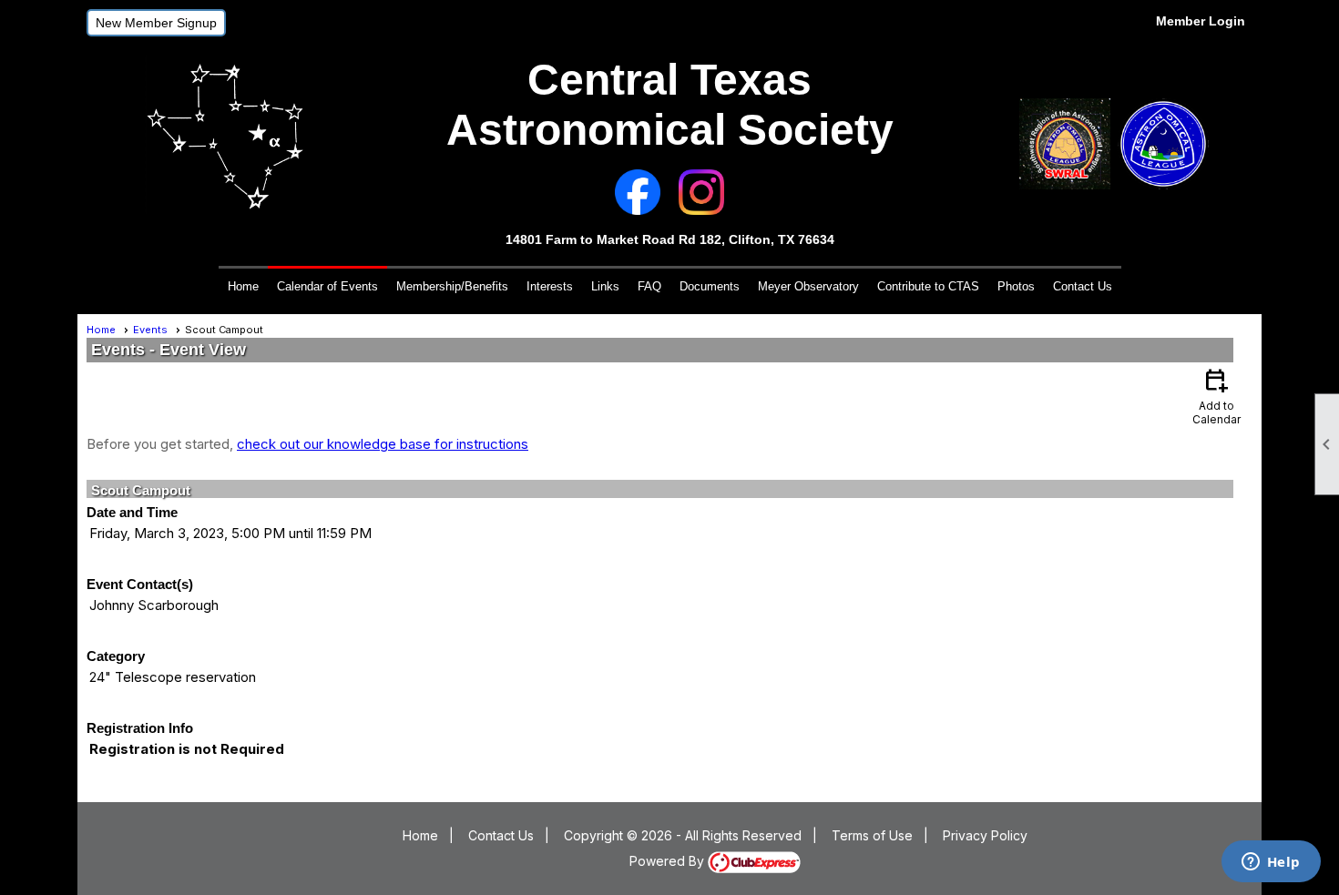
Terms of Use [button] (872, 835)
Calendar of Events (327, 286)
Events (150, 329)
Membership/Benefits (452, 286)
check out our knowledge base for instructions (382, 444)
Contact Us (1082, 286)
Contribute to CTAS (928, 286)
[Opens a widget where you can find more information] (1271, 863)
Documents (710, 286)
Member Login (1200, 21)
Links (605, 286)
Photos (1016, 286)
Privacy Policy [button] (985, 835)
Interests (549, 286)
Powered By (668, 861)
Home (243, 286)
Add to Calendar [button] (1216, 395)
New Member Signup (156, 22)
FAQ (649, 286)
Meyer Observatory (808, 286)
